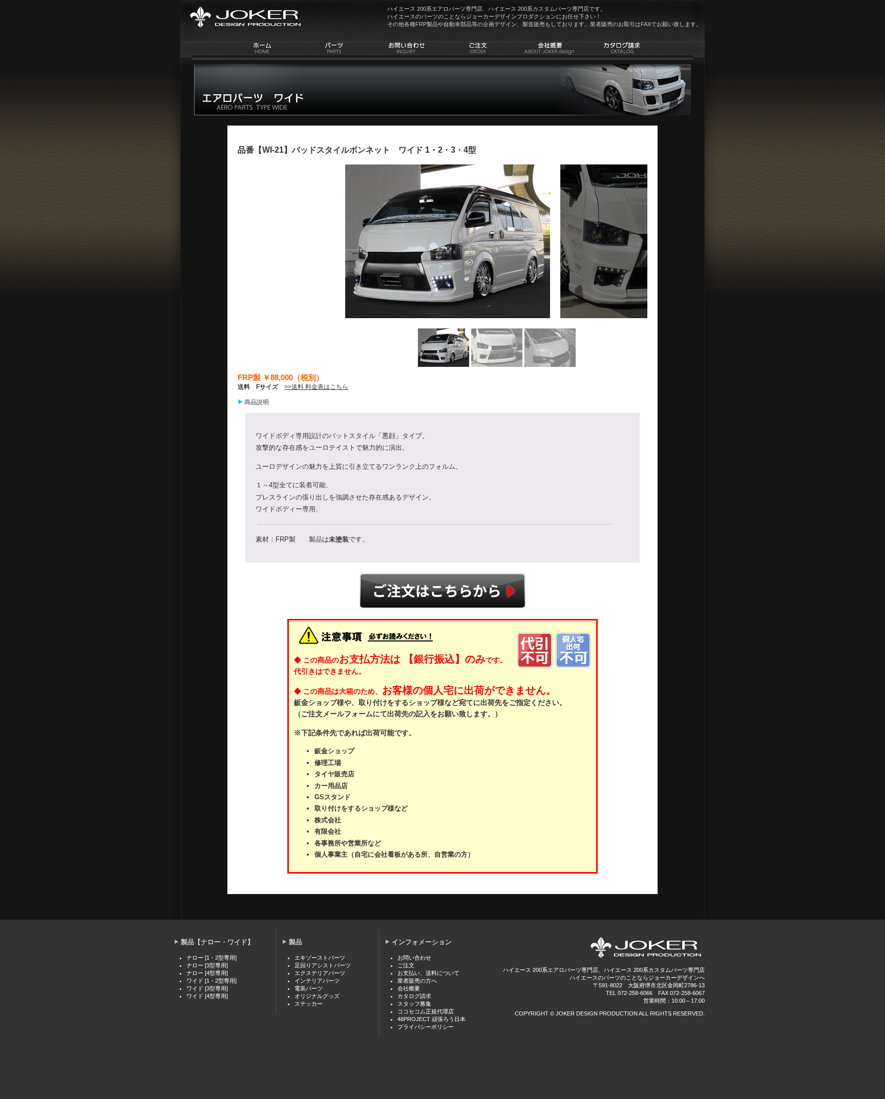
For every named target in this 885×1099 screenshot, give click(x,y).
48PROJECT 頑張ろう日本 (431, 1019)
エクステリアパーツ (319, 973)
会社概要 (408, 988)
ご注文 (442, 591)
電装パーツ (308, 988)
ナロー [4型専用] (207, 973)
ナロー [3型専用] (207, 965)
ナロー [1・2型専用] (211, 958)
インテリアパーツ (317, 981)
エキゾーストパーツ (319, 958)
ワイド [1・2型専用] (211, 981)
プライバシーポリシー (425, 1027)
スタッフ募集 (414, 1004)
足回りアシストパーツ (322, 965)
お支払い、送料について (428, 973)
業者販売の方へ (417, 981)
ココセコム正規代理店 (425, 1011)
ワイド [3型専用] (207, 988)
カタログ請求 (414, 996)
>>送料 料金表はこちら (316, 386)
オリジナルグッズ (317, 996)
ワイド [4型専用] (207, 996)
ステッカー (308, 1004)
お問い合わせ (414, 958)
